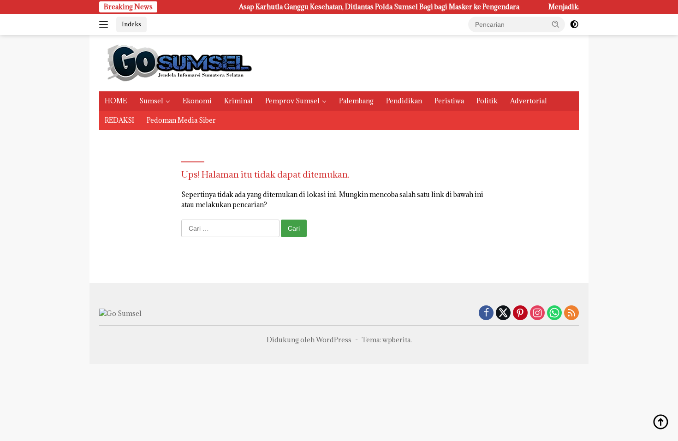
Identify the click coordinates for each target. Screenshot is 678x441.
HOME (116, 100)
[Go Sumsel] (177, 62)
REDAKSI (119, 120)
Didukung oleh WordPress (309, 339)
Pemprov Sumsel (292, 100)
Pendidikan (404, 100)
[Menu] (105, 24)
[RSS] (571, 313)
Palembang (356, 100)
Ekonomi (197, 100)
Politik (487, 100)
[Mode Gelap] (574, 24)
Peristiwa (449, 100)
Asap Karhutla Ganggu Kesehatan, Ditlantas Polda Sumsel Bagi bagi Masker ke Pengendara (354, 7)
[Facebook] (486, 313)
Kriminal (238, 100)
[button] (556, 24)
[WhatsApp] (554, 313)
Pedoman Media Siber (181, 120)
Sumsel (151, 100)
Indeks (131, 24)
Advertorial (528, 100)
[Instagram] (537, 313)
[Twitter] (503, 313)
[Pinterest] (520, 313)
